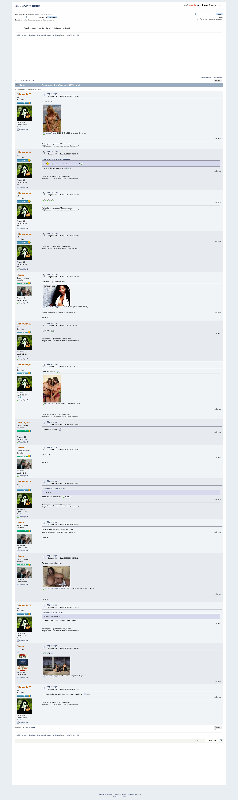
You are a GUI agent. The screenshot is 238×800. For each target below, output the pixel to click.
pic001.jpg (49, 403)
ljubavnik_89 (25, 94)
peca (21, 646)
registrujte (49, 14)
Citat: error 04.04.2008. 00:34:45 (54, 488)
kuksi (68, 35)
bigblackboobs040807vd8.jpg (55, 588)
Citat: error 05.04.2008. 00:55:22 (54, 612)
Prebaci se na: (199, 741)
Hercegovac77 (26, 422)
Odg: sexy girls (52, 94)
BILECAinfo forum (28, 6)
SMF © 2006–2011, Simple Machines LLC (128, 794)
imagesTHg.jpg (51, 133)
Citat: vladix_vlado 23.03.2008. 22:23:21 (56, 159)
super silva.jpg (51, 676)
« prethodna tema (206, 78)
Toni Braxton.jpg (51, 307)
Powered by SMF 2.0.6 (106, 794)
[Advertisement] (97, 57)
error (21, 275)
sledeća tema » (218, 78)
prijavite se (38, 14)
